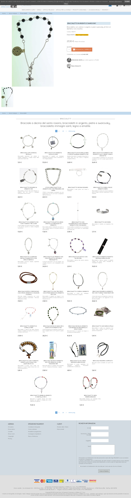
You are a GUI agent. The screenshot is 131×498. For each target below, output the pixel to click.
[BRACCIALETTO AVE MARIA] (103, 211)
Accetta (127, 1)
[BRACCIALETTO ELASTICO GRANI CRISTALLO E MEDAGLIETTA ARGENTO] (53, 211)
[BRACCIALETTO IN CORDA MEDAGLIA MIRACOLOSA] (78, 349)
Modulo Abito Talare (62, 427)
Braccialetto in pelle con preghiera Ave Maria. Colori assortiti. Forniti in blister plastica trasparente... (102, 329)
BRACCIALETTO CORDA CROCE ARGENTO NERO (102, 188)
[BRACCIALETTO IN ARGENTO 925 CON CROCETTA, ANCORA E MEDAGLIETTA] (53, 246)
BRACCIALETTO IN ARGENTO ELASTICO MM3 (53, 153)
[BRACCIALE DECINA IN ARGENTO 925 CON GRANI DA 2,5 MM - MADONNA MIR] (53, 350)
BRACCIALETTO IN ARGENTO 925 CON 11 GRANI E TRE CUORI (28, 222)
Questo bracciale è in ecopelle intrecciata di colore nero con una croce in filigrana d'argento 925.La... (77, 157)
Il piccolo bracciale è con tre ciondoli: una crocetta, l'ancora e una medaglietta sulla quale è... (53, 263)
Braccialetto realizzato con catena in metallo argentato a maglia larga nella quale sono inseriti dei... (28, 157)
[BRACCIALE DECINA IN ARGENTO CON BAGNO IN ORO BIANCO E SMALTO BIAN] (78, 310)
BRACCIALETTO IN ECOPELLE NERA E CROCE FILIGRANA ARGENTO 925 (78, 153)
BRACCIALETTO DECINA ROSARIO (78, 187)
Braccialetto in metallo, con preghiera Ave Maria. (102, 224)
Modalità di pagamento (34, 431)
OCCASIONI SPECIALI (94, 10)
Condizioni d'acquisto (34, 427)
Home (4, 13)
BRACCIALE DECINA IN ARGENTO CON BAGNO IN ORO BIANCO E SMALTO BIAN (78, 327)
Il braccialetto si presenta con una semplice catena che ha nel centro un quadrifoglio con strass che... (77, 228)
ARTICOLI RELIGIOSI (48, 10)
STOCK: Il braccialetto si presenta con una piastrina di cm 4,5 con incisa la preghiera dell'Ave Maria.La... (53, 193)
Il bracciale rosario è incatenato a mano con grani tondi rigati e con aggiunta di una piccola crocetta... (102, 297)
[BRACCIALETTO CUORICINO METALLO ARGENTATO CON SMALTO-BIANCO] (28, 246)
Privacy (10, 438)
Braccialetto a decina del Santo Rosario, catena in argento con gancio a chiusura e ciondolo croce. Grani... (28, 331)
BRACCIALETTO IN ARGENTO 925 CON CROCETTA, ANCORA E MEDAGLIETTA (53, 258)
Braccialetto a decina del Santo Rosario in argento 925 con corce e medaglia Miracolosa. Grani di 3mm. (28, 192)
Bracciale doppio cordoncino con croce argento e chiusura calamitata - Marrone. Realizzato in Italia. (28, 297)
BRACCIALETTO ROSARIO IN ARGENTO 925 (28, 188)
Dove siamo (11, 429)
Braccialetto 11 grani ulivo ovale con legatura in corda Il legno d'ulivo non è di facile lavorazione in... (28, 367)
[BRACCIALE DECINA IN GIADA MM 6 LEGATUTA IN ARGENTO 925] (53, 315)
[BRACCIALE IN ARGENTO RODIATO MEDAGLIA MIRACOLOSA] (102, 246)
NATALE (39, 10)
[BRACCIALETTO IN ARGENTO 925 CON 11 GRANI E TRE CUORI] (28, 211)
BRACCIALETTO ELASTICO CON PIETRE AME (78, 257)
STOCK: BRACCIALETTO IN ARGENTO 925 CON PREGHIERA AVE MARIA (53, 189)
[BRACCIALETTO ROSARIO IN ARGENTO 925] (28, 176)
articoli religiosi (13, 13)
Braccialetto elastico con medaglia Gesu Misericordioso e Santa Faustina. (90, 399)
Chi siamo (11, 427)
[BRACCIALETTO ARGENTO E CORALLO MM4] (28, 313)
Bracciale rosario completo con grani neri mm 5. (102, 363)
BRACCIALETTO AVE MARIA (103, 222)
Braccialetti (23, 13)
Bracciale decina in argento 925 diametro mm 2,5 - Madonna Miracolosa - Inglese (53, 366)
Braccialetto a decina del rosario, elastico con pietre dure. (77, 260)
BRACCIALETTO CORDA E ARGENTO (78, 291)
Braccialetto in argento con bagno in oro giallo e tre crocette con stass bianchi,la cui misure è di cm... (53, 297)
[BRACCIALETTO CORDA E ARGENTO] (78, 280)
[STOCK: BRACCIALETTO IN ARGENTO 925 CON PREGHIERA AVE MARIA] (53, 176)
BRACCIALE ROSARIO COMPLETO (103, 360)
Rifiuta (66, 3)
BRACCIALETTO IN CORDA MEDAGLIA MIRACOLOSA (78, 361)
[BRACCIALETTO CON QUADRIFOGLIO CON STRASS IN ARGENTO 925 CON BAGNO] (78, 211)
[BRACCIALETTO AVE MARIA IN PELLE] (102, 311)
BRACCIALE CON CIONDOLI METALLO (28, 153)
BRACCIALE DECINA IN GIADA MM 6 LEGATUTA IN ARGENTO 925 (53, 326)
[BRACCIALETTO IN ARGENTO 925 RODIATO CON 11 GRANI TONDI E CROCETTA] (102, 142)
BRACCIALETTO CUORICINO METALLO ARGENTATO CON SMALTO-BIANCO (28, 258)
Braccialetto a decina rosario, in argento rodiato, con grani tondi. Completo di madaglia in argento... (102, 261)
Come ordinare (32, 429)
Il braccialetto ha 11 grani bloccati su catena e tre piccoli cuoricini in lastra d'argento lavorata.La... (28, 227)
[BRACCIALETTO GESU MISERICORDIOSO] (90, 382)
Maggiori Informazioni (115, 1)
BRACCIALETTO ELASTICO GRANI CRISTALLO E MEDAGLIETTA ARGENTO (53, 223)
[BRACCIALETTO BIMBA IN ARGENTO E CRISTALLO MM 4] (41, 384)
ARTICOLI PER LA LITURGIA (63, 10)
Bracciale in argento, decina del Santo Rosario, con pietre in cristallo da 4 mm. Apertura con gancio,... (40, 400)
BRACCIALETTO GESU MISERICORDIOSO (90, 396)
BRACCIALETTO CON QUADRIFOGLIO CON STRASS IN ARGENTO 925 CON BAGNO (78, 223)
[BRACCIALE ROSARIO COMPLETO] (102, 350)
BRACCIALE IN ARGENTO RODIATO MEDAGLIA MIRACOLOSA (103, 257)
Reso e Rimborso (33, 436)
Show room (11, 434)
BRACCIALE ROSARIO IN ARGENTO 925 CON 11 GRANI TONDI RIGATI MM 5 (103, 293)
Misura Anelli (60, 429)
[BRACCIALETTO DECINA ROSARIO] (78, 172)
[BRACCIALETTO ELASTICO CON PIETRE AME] (78, 245)
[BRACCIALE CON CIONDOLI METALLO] (28, 141)
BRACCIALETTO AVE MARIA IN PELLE (102, 326)
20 (63, 131)
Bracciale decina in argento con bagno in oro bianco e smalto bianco (77, 331)
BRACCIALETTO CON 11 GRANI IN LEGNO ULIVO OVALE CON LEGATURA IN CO (28, 362)
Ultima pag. (71, 131)
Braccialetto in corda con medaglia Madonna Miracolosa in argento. (77, 294)
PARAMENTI (105, 10)
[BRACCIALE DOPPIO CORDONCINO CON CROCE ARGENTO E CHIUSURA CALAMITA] (28, 277)
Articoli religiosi (13, 113)
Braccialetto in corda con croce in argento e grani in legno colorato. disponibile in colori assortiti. (102, 192)
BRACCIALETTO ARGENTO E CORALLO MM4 (28, 326)
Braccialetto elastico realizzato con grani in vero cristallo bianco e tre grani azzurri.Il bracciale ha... (53, 228)
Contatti (10, 431)
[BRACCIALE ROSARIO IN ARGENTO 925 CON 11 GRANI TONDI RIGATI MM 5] (102, 280)
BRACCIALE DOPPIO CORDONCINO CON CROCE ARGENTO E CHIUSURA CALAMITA (28, 293)
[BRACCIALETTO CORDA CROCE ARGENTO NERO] (102, 176)
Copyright (11, 436)
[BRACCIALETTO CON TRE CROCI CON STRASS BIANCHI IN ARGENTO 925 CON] (53, 280)
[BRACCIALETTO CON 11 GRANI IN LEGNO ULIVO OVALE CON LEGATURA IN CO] (28, 349)
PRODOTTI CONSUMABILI (80, 10)
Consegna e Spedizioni (34, 434)
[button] (32, 108)
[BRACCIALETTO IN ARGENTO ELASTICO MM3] (53, 142)
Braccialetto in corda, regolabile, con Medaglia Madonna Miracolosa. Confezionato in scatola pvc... (77, 365)
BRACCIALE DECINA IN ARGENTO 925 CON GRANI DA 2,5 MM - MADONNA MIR (53, 362)
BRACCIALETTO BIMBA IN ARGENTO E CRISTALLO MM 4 (41, 396)
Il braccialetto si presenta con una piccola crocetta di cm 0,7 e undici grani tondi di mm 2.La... (102, 159)
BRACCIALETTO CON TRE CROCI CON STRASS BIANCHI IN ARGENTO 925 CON (53, 293)
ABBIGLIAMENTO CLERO (28, 10)
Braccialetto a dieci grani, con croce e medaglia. (77, 190)
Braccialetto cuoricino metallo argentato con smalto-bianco (28, 262)
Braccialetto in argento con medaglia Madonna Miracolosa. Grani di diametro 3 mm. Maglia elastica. (53, 157)
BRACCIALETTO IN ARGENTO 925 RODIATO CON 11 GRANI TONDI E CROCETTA (103, 154)
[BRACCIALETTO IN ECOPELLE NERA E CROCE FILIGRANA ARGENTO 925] (78, 140)
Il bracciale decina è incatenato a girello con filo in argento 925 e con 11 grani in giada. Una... (53, 331)
